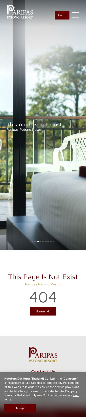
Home (41, 311)
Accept (20, 408)
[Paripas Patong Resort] (20, 17)
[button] (32, 241)
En (60, 15)
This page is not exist (34, 122)
